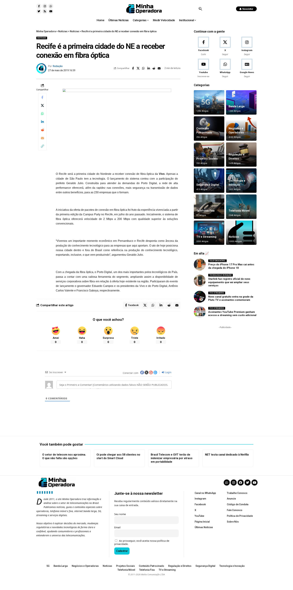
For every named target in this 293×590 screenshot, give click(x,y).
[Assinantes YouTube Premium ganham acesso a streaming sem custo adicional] (200, 312)
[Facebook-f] (38, 6)
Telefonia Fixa (205, 210)
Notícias (41, 38)
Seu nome (120, 514)
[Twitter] (38, 11)
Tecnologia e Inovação (220, 275)
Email (117, 527)
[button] (200, 9)
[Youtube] (50, 11)
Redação (58, 66)
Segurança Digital (207, 184)
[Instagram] (44, 6)
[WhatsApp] (225, 68)
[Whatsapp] (50, 6)
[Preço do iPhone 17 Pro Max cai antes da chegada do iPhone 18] (200, 264)
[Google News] (247, 68)
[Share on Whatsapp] (143, 68)
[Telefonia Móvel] (241, 206)
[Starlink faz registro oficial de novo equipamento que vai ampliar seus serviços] (200, 281)
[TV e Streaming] (209, 233)
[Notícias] (241, 233)
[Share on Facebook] (133, 68)
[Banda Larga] (241, 102)
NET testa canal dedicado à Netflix (227, 454)
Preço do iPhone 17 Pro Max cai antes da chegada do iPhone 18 (231, 266)
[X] (225, 46)
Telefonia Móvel (239, 210)
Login (167, 372)
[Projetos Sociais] (209, 154)
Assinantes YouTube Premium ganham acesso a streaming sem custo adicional (232, 313)
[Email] (159, 68)
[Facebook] (203, 46)
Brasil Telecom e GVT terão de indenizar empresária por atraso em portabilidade (171, 458)
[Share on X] (138, 68)
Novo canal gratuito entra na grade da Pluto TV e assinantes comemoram (230, 298)
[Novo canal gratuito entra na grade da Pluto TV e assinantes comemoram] (200, 297)
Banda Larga (237, 106)
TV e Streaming (206, 236)
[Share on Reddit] (154, 68)
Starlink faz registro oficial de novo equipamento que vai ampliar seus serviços (229, 282)
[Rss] (44, 11)
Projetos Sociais (207, 158)
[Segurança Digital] (209, 180)
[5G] (209, 102)
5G (198, 106)
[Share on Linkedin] (148, 68)
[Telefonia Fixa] (209, 206)
